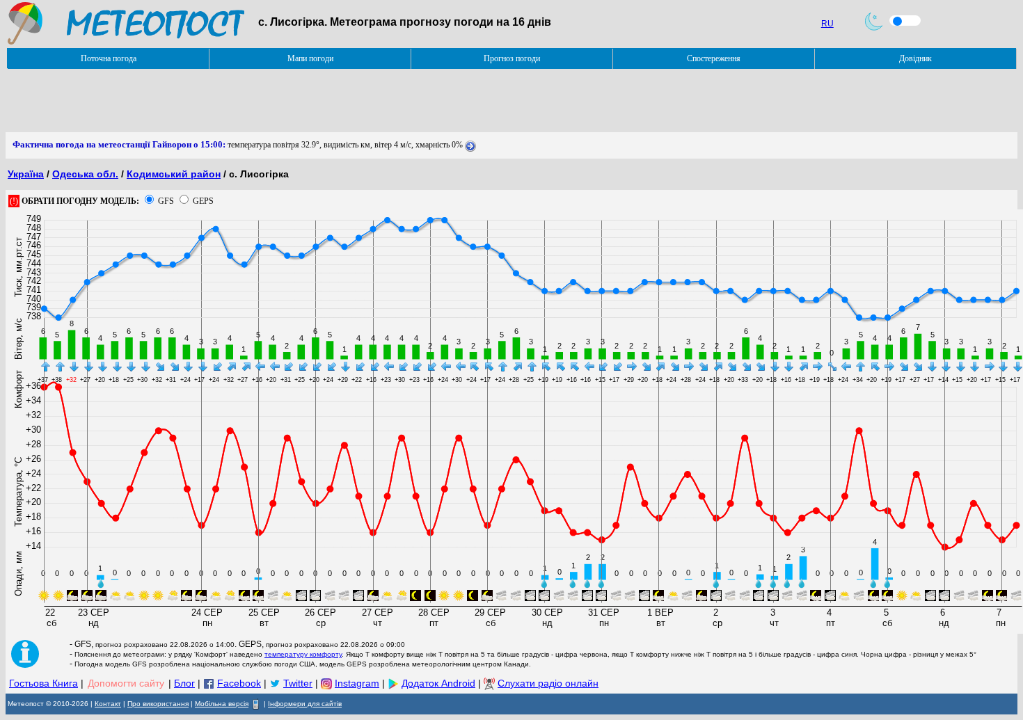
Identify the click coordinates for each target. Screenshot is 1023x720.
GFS (166, 201)
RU (827, 24)
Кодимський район (174, 173)
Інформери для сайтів (305, 703)
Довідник (915, 58)
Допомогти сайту (126, 683)
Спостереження (713, 58)
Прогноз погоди (512, 58)
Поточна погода (108, 58)
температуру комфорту (303, 654)
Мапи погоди (310, 58)
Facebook (239, 683)
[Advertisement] (259, 101)
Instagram (357, 683)
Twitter (297, 683)
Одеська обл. (85, 173)
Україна (26, 173)
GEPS (203, 201)
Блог (184, 683)
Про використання (158, 703)
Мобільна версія (221, 703)
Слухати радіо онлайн (548, 683)
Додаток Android (438, 683)
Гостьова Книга (43, 683)
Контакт (108, 703)
